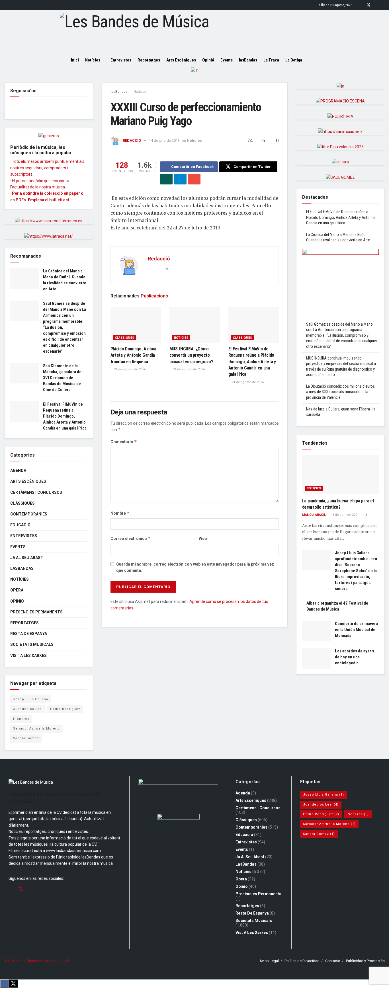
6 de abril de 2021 (345, 515)
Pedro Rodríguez (65, 709)
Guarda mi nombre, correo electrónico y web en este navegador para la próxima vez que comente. (195, 567)
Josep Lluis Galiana (30, 699)
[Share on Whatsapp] (166, 179)
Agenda (18, 470)
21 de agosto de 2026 (247, 382)
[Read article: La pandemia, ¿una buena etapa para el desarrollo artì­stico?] (340, 474)
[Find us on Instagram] (376, 5)
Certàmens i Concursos (36, 492)
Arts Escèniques (181, 60)
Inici (75, 60)
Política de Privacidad (302, 961)
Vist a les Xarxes (28, 655)
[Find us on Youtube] (383, 5)
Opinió (208, 60)
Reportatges (149, 60)
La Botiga (293, 60)
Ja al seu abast (26, 557)
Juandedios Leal (28, 709)
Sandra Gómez (26, 738)
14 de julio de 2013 (164, 140)
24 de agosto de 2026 (129, 369)
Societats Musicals (32, 644)
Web (203, 538)
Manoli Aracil (314, 515)
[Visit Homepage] (194, 31)
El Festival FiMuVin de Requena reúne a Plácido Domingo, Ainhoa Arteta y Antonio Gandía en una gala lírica (252, 361)
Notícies (92, 60)
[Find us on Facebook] (361, 5)
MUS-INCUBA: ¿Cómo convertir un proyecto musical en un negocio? (191, 355)
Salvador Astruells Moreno (36, 728)
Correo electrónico (130, 538)
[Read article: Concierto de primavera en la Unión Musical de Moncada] (316, 631)
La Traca (271, 60)
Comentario (123, 441)
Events (226, 60)
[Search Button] (316, 60)
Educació (20, 525)
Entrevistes (120, 60)
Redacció (132, 140)
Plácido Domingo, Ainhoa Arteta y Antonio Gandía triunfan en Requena (133, 355)
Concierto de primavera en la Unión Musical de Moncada (356, 629)
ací (66, 200)
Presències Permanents (36, 612)
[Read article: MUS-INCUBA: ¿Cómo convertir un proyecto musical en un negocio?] (194, 325)
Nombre (120, 513)
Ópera (16, 590)
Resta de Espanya (28, 633)
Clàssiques (124, 337)
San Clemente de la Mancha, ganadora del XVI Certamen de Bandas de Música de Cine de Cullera (63, 377)
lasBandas (248, 60)
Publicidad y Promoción (365, 961)
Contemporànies (28, 514)
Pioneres (21, 719)
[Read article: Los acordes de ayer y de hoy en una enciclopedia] (316, 658)
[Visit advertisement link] (194, 75)
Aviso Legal (269, 961)
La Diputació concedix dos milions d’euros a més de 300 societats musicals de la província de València (340, 392)
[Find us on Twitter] (368, 5)
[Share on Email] (194, 179)
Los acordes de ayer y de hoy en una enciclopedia (354, 656)
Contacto (332, 961)
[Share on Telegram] (180, 179)
